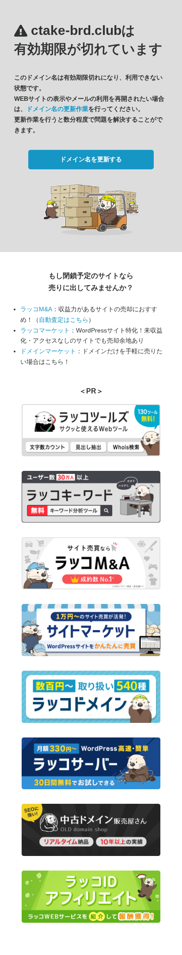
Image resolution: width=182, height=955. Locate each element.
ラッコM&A (36, 309)
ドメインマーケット (48, 351)
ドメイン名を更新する (91, 159)
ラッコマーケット (45, 330)
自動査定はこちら (63, 319)
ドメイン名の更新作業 (57, 108)
